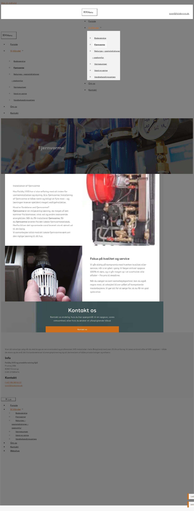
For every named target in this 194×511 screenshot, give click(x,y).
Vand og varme (101, 70)
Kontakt (92, 89)
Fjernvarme (99, 44)
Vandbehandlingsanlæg (104, 77)
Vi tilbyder (93, 27)
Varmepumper (100, 64)
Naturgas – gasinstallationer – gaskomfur (106, 54)
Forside (92, 21)
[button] (43, 218)
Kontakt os (82, 329)
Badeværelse (100, 38)
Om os (91, 83)
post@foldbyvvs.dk (179, 13)
